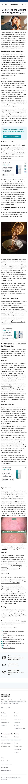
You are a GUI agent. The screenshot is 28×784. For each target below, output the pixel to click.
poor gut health (10, 34)
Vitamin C (21, 83)
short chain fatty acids (13, 102)
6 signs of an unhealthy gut (14, 118)
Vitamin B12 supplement (10, 603)
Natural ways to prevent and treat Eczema (13, 639)
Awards (16, 743)
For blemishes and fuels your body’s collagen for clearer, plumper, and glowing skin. (7, 169)
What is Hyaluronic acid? (19, 515)
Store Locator (4, 767)
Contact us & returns (6, 761)
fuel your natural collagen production (16, 42)
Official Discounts (5, 746)
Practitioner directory (6, 764)
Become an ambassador (7, 740)
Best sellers (4, 719)
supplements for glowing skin (8, 75)
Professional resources (20, 728)
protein (22, 428)
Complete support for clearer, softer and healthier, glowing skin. (7, 334)
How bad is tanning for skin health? (12, 641)
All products (4, 716)
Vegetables (4, 301)
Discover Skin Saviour (7, 545)
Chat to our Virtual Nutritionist (11, 136)
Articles (16, 716)
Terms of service (18, 746)
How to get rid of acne (9, 648)
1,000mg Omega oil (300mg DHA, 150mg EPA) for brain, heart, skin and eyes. (7, 474)
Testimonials (17, 722)
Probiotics (3, 725)
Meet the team (17, 740)
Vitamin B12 (4, 591)
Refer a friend (4, 737)
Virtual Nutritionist (18, 719)
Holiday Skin (6, 645)
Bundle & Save (5, 722)
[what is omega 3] (14, 238)
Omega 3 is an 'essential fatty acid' (14, 272)
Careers (16, 752)
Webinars (16, 725)
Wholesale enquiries (6, 770)
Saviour (3, 515)
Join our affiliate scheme (7, 743)
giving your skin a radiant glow (8, 373)
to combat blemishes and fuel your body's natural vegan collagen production (14, 547)
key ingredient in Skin (21, 513)
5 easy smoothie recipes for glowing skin (13, 643)
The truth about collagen (11, 189)
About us (16, 737)
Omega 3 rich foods (6, 259)
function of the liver (6, 307)
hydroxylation (4, 432)
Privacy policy (17, 749)
